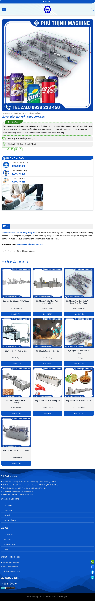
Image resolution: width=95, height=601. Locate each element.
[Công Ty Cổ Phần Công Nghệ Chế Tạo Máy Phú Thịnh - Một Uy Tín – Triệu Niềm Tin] (48, 9)
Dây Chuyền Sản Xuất (18, 113)
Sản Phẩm (7, 539)
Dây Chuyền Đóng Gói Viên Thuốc (16, 301)
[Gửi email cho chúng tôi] (49, 2)
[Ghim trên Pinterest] (16, 149)
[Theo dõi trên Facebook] (43, 2)
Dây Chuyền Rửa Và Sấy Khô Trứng (16, 402)
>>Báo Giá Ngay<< (13, 122)
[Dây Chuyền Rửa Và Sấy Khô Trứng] (16, 382)
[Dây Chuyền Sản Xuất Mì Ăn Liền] (79, 382)
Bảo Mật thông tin (10, 520)
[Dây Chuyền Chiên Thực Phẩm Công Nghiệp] (47, 283)
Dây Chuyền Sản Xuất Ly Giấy (16, 351)
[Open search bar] (92, 9)
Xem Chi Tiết (16, 314)
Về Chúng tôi (8, 534)
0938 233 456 (18, 166)
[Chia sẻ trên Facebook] (4, 149)
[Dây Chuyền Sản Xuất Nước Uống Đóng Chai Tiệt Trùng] (79, 283)
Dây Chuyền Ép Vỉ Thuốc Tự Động (16, 451)
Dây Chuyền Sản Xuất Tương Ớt (47, 401)
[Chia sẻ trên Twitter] (8, 149)
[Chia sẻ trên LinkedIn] (20, 149)
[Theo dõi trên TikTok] (46, 2)
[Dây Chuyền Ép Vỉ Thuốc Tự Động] (16, 432)
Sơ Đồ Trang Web (62, 597)
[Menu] (4, 9)
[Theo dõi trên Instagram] (5, 584)
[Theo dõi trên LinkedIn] (13, 584)
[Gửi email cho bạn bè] (12, 149)
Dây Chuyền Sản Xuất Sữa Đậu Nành (78, 352)
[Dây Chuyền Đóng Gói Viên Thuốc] (16, 283)
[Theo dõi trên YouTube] (51, 2)
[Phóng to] (6, 105)
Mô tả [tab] (6, 226)
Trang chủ (5, 113)
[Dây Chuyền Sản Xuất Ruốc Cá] (47, 333)
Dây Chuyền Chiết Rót (34, 113)
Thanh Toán (8, 510)
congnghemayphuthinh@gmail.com (20, 494)
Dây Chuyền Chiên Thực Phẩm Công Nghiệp (47, 302)
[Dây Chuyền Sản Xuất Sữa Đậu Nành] (79, 333)
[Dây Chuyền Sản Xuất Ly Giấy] (16, 333)
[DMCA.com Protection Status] (8, 588)
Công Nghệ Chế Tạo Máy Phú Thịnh (43, 597)
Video (6, 549)
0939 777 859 (18, 174)
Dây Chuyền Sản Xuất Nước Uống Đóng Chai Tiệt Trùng (79, 302)
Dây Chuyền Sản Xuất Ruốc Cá (47, 351)
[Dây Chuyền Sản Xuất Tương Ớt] (47, 382)
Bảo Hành (7, 515)
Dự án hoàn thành (10, 544)
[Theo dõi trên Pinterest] (10, 584)
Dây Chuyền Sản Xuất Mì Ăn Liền (78, 401)
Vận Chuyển (8, 505)
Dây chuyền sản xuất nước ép (30, 244)
